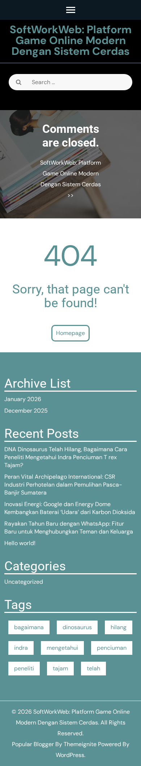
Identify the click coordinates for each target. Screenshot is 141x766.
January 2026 (22, 399)
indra (21, 648)
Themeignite (80, 744)
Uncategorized (23, 582)
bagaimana (29, 627)
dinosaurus (77, 627)
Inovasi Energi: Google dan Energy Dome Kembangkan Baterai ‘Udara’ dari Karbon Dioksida (69, 508)
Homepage (70, 333)
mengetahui (62, 648)
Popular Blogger (33, 744)
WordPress (70, 755)
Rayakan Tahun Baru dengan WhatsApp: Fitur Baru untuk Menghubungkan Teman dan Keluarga (68, 527)
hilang (119, 627)
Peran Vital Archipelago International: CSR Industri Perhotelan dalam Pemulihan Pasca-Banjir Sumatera (63, 484)
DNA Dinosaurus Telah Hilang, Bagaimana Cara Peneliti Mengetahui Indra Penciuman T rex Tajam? (65, 457)
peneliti (24, 668)
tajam (60, 668)
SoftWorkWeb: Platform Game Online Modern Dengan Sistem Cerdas (71, 40)
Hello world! (19, 543)
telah (93, 668)
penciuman (112, 648)
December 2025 (26, 410)
